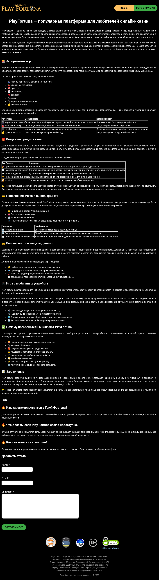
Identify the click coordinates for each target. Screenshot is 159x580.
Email (5, 478)
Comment (8, 491)
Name (6, 464)
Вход (124, 8)
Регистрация (145, 8)
